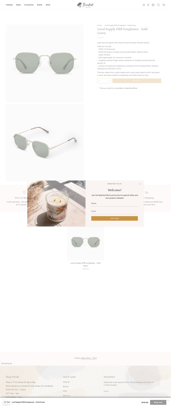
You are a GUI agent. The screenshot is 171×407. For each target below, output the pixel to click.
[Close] (140, 184)
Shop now (158, 402)
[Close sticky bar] (168, 400)
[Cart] (163, 5)
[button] (9, 5)
